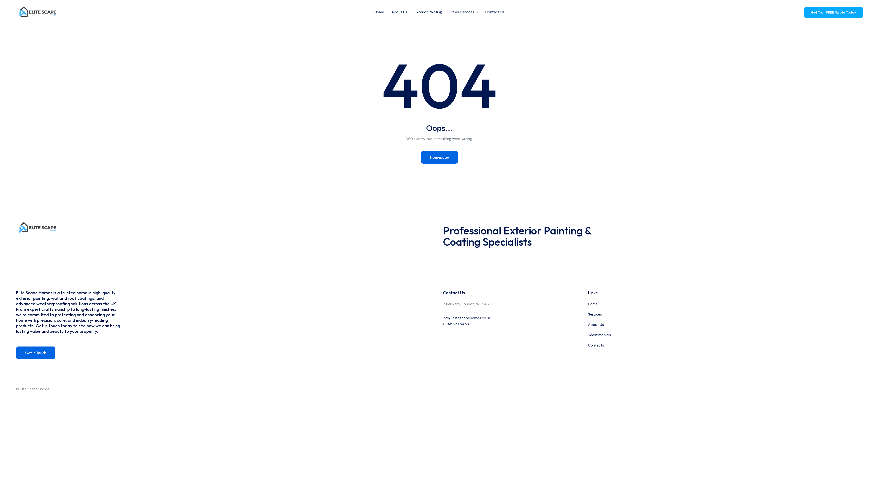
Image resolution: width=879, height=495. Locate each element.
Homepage (439, 157)
